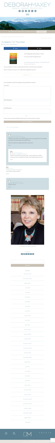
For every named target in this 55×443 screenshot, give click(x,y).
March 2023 (27, 315)
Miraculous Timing (46, 38)
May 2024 (27, 297)
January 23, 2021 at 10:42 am (14, 169)
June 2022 (27, 320)
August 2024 (27, 283)
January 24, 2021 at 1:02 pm (15, 183)
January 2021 (27, 394)
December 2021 (27, 343)
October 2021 (27, 352)
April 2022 (27, 325)
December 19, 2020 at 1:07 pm (18, 154)
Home (6, 432)
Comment (6, 85)
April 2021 (27, 380)
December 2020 (27, 399)
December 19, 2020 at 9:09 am (16, 137)
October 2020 (27, 408)
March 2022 (27, 329)
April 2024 (27, 301)
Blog (14, 433)
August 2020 (27, 417)
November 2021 (27, 348)
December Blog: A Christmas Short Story (13, 36)
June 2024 (27, 292)
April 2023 (27, 311)
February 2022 (27, 334)
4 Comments (14, 44)
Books (6, 433)
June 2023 (27, 306)
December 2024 (27, 278)
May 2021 (27, 375)
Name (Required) (8, 100)
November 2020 (27, 403)
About (14, 432)
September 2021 (27, 357)
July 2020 (27, 422)
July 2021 (27, 366)
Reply (9, 145)
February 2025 (27, 273)
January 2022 (27, 338)
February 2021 (27, 389)
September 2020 (27, 413)
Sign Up (41, 31)
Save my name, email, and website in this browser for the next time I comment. (22, 118)
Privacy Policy (40, 440)
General (30, 75)
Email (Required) (7, 108)
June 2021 (27, 371)
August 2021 (27, 362)
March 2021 (27, 385)
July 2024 (27, 287)
